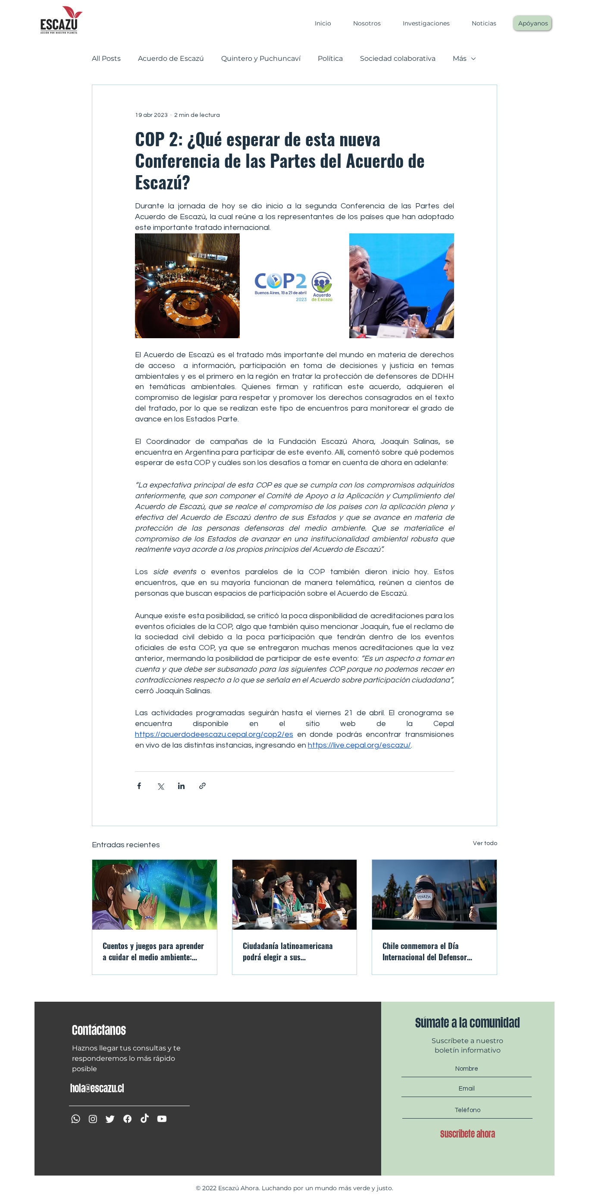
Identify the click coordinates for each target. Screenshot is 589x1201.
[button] (362, 23)
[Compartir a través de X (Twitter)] (160, 786)
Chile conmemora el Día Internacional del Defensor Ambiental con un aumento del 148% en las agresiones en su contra (430, 951)
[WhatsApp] (75, 1118)
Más (460, 58)
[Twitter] (110, 1118)
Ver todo (485, 843)
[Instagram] (93, 1118)
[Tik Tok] (144, 1118)
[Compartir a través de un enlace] (202, 786)
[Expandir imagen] (187, 285)
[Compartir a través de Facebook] (139, 786)
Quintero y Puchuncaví (261, 58)
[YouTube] (162, 1118)
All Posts (106, 58)
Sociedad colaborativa (397, 58)
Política (330, 58)
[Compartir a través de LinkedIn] (181, 786)
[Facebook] (127, 1118)
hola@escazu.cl (97, 1088)
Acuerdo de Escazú (171, 58)
